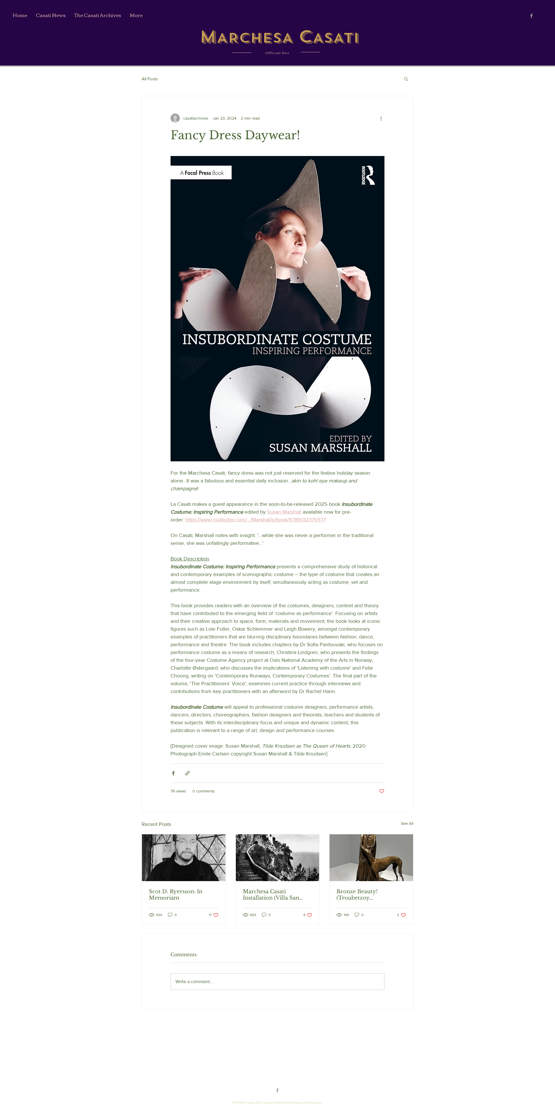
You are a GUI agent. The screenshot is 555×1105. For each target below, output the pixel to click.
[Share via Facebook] (173, 773)
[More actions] (381, 118)
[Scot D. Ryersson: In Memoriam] (183, 857)
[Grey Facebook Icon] (531, 16)
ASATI (335, 38)
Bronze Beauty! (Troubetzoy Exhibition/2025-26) (363, 894)
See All (407, 823)
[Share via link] (187, 773)
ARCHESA (257, 38)
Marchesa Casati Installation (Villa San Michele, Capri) (271, 894)
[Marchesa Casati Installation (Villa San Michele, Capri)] (277, 857)
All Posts (150, 78)
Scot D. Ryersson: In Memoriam (175, 894)
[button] (406, 78)
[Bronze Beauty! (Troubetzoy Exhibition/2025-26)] (371, 857)
